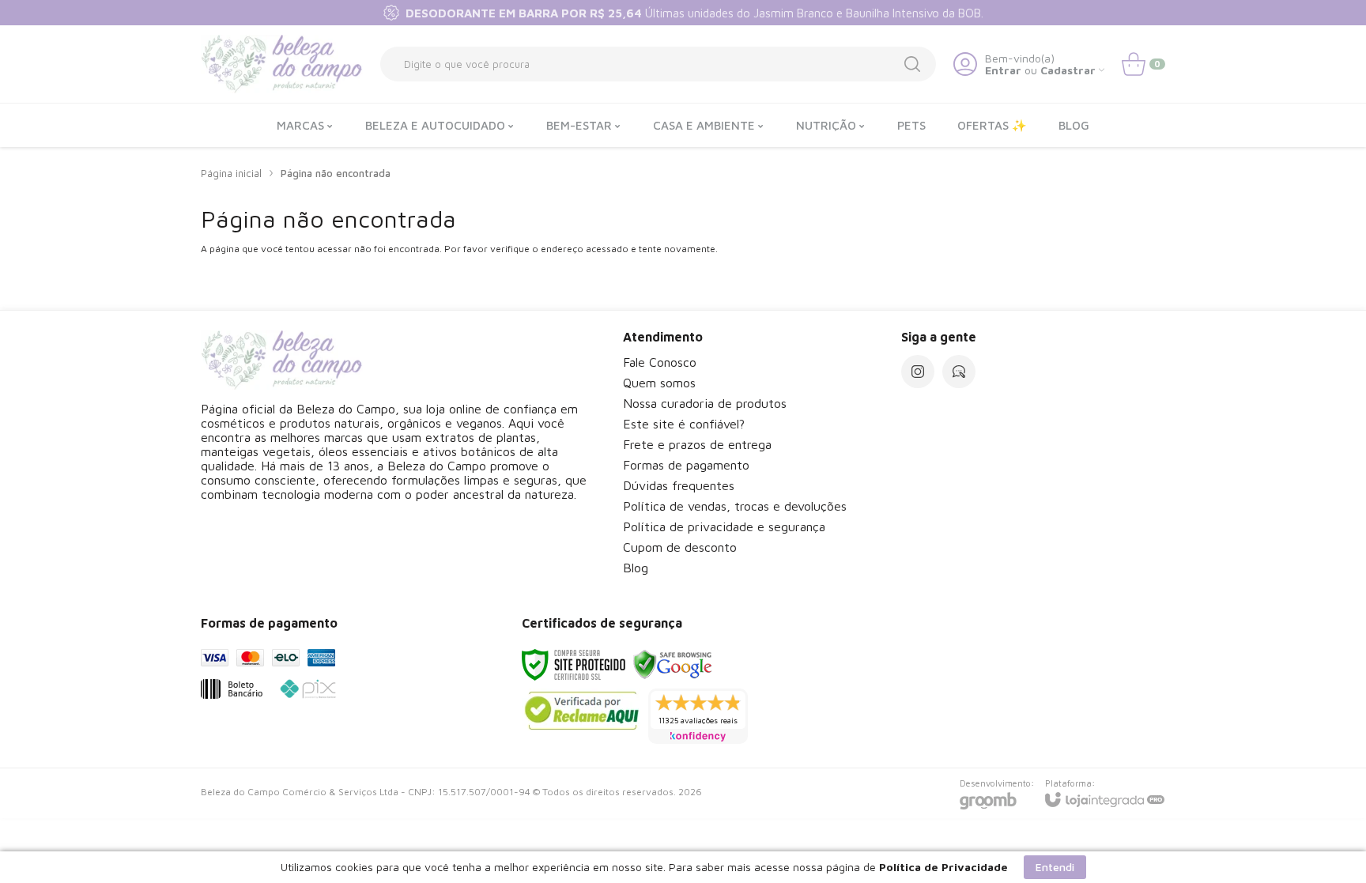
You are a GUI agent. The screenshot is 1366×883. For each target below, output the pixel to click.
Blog (635, 567)
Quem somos (659, 382)
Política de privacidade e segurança (724, 526)
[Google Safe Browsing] (672, 664)
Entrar (1003, 70)
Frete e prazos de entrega (697, 444)
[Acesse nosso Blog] (958, 371)
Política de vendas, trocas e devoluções (735, 506)
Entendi (1055, 867)
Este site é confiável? (684, 424)
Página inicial (231, 173)
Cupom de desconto (680, 547)
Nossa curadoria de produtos (705, 403)
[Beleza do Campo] (282, 64)
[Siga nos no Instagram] (917, 371)
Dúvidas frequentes (678, 485)
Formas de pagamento (686, 465)
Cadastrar (1068, 70)
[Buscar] (912, 64)
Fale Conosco (659, 362)
